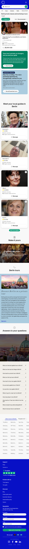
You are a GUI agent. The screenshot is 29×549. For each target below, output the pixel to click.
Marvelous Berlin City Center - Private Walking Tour (21, 432)
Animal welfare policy (7, 499)
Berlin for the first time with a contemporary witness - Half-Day (14, 443)
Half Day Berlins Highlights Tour (21, 429)
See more (3, 321)
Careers (4, 502)
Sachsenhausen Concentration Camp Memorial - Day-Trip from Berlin (6, 453)
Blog (4, 491)
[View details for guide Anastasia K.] (14, 125)
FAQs (4, 464)
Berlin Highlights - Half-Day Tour (6, 446)
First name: (5, 512)
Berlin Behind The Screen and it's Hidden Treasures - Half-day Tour (14, 436)
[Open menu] (26, 2)
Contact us (5, 467)
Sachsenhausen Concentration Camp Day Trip (21, 446)
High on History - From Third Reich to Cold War (14, 446)
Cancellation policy (18, 544)
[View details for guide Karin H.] (14, 214)
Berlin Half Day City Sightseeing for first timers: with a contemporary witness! (14, 422)
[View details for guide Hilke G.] (14, 184)
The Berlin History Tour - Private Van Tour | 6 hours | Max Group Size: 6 (6, 422)
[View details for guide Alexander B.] (14, 155)
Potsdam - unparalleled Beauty (21, 436)
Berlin (18, 10)
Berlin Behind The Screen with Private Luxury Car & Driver (6, 443)
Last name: (5, 517)
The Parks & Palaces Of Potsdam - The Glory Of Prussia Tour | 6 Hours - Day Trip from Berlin (14, 432)
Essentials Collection (7, 497)
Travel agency (6, 482)
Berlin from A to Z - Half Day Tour (21, 443)
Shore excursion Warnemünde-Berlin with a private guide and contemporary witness (14, 429)
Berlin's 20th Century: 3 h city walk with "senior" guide (14, 439)
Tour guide (5, 485)
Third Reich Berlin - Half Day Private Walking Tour (6, 450)
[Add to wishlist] (25, 24)
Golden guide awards (7, 494)
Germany (12, 10)
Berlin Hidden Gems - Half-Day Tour (6, 439)
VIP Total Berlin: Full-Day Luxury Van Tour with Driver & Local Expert (14, 425)
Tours (6, 10)
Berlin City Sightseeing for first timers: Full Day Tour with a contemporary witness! (6, 432)
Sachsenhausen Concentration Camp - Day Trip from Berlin (21, 453)
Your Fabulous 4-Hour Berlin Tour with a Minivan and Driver (21, 422)
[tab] (11, 418)
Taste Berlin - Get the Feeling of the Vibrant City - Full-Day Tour (14, 450)
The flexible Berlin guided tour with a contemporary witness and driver (21, 450)
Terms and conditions (10, 544)
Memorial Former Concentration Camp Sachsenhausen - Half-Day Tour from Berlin (6, 436)
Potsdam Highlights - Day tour (21, 439)
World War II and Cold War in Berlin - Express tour (21, 425)
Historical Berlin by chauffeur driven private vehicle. (6, 425)
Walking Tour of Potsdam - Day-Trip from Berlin (14, 453)
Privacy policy (14, 544)
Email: (4, 522)
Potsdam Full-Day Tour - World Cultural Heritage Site (6, 429)
